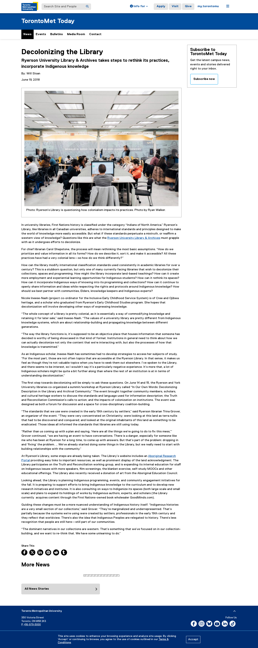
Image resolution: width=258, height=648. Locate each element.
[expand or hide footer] (234, 611)
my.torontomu (208, 6)
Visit (175, 6)
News (27, 34)
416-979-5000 (32, 624)
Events (41, 34)
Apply (161, 6)
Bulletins (56, 34)
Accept (193, 639)
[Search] (87, 6)
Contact (95, 34)
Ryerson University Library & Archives (133, 238)
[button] (139, 6)
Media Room (76, 34)
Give (188, 6)
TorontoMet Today (47, 21)
